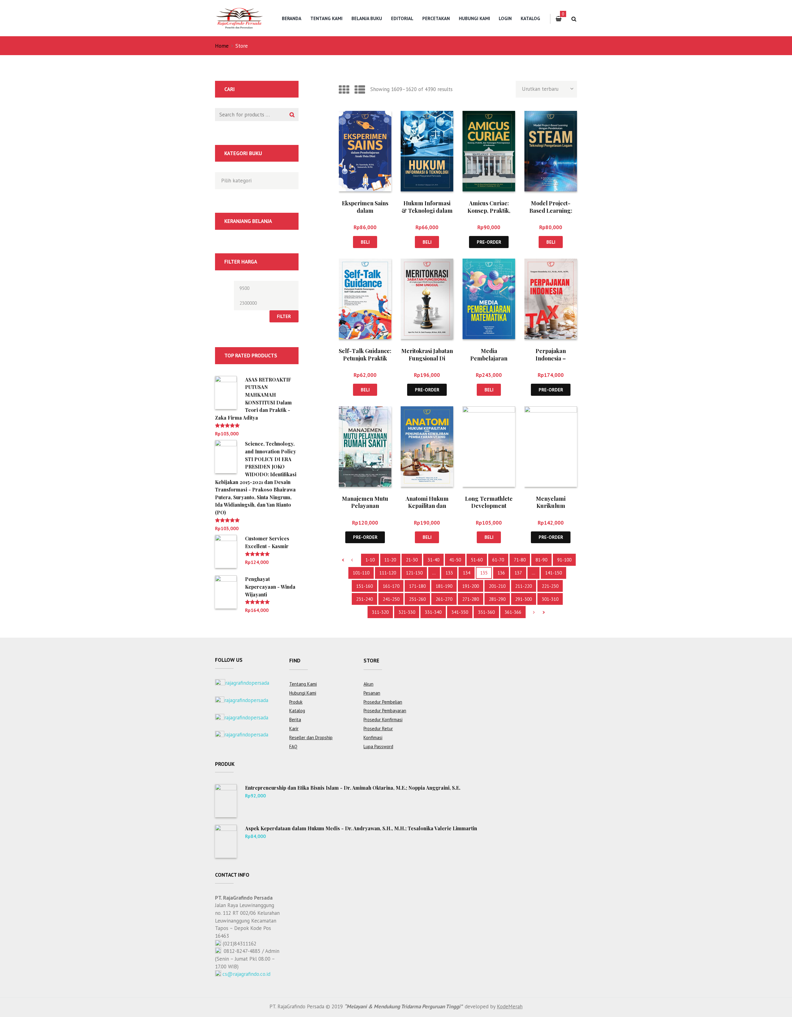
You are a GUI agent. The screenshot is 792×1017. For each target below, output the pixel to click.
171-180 (417, 586)
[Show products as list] (360, 89)
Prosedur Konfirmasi (383, 719)
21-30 (412, 560)
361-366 (513, 612)
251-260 (417, 599)
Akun (368, 684)
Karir (294, 728)
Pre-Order (489, 242)
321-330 (406, 612)
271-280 (470, 599)
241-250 (391, 599)
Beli (365, 242)
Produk (296, 702)
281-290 (497, 599)
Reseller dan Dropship (311, 737)
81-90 (541, 560)
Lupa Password (378, 746)
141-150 (553, 573)
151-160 (364, 586)
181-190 (444, 586)
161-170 (391, 586)
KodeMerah (510, 1006)
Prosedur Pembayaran (385, 711)
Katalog (530, 18)
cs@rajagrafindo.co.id (246, 974)
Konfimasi (373, 737)
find (294, 660)
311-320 (380, 612)
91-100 (564, 560)
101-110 (361, 573)
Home (222, 45)
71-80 (520, 560)
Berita (295, 719)
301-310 (550, 599)
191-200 (470, 586)
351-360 (486, 612)
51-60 (477, 560)
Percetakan (436, 18)
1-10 (370, 560)
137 (518, 573)
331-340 (433, 612)
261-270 (444, 599)
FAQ (293, 746)
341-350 (459, 612)
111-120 (387, 573)
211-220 (523, 586)
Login (505, 18)
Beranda (291, 18)
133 (449, 573)
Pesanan (372, 693)
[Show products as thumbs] (344, 89)
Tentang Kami (326, 18)
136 (501, 573)
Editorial (402, 18)
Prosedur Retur (378, 728)
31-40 (433, 560)
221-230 (550, 586)
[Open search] (573, 19)
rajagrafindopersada (247, 682)
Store (371, 660)
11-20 (390, 560)
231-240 (364, 599)
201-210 (497, 586)
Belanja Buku (366, 18)
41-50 (455, 560)
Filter (284, 316)
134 (466, 573)
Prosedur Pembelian (383, 702)
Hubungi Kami (474, 18)
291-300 (523, 599)
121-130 (414, 573)
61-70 (498, 560)
